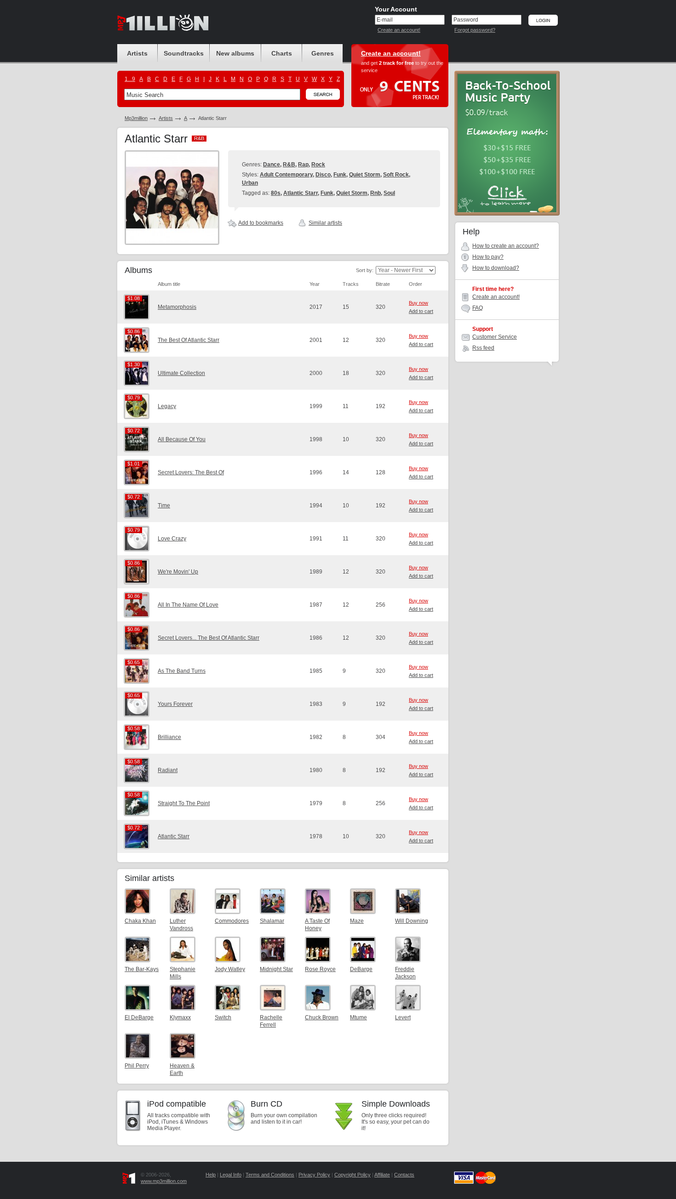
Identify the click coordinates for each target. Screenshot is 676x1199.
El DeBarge (139, 1017)
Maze (357, 921)
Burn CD (266, 1103)
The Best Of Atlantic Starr (188, 340)
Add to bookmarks (260, 223)
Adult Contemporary (286, 174)
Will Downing (411, 921)
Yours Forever (175, 704)
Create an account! (399, 30)
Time (164, 505)
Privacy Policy (314, 1174)
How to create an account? (505, 246)
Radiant (168, 770)
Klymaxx (180, 1017)
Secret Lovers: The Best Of (191, 472)
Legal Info (230, 1174)
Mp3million (136, 118)
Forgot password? (474, 30)
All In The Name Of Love (188, 605)
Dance (271, 164)
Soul (389, 193)
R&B (289, 164)
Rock (318, 164)
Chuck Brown (321, 1017)
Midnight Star (276, 969)
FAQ (477, 308)
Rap (303, 164)
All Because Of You (182, 439)
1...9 (130, 79)
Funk (339, 174)
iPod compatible (176, 1103)
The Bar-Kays (142, 969)
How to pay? (488, 257)
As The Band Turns (182, 671)
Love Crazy (172, 538)
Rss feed (483, 348)
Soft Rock (396, 174)
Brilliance (169, 737)
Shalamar (272, 921)
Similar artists (325, 223)
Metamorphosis (177, 307)
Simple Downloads (395, 1103)
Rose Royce (320, 969)
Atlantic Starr (300, 193)
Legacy (167, 406)
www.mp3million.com (164, 1181)
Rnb (375, 193)
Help (211, 1174)
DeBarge (361, 969)
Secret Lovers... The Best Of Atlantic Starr (208, 638)
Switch (223, 1017)
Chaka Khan (140, 921)
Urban (250, 183)
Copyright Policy (352, 1174)
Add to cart (421, 311)
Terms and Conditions (270, 1174)
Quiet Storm (364, 174)
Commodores (232, 921)
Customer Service (494, 337)
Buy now (418, 303)
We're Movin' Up (178, 571)
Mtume (358, 1017)
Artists (166, 118)
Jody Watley (230, 969)
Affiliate (382, 1174)
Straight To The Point (184, 803)
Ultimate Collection (181, 373)
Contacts (404, 1174)
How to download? (495, 268)
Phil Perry (137, 1066)
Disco (323, 174)
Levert (403, 1017)
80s (276, 193)
